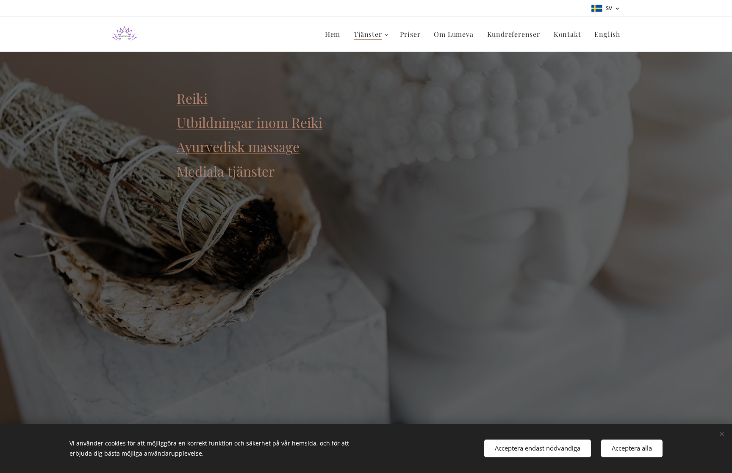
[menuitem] (335, 34)
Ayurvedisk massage (238, 146)
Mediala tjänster (225, 171)
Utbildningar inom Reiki (249, 122)
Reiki (192, 98)
